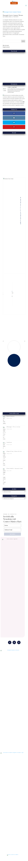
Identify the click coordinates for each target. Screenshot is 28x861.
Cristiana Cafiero (8, 16)
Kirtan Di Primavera (10, 416)
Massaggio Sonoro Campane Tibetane (13, 15)
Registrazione (6, 47)
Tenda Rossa (9, 442)
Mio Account (6, 45)
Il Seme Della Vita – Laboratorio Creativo (15, 468)
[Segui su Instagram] (14, 642)
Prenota (14, 3)
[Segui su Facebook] (9, 642)
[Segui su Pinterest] (19, 642)
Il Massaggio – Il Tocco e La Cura (13, 426)
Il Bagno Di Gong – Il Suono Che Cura (14, 451)
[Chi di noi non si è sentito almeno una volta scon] (14, 106)
